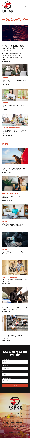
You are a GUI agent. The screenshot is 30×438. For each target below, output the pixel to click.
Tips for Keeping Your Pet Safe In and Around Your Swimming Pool (14, 131)
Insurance (18, 413)
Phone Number (6, 378)
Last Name (5, 365)
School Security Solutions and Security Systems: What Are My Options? (13, 336)
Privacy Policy (15, 429)
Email (3, 372)
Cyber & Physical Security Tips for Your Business (14, 252)
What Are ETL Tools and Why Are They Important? (13, 48)
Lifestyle (21, 416)
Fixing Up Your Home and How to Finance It (14, 280)
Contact (22, 426)
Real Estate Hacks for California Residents (14, 81)
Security (5, 43)
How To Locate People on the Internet (13, 197)
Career (9, 419)
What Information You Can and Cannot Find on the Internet (13, 224)
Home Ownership (8, 127)
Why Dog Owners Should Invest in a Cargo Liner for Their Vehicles (14, 169)
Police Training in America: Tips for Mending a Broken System (14, 308)
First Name (5, 359)
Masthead (14, 426)
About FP (7, 426)
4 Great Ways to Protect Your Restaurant (13, 106)
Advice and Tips (7, 193)
